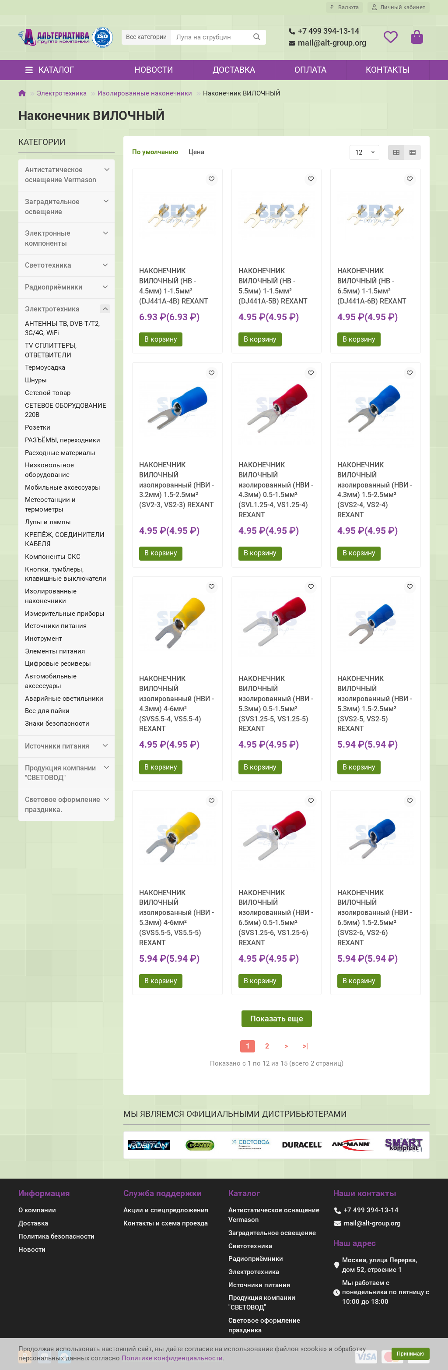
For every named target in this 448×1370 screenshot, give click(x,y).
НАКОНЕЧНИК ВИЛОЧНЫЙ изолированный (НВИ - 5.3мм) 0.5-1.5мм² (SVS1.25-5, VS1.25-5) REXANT (275, 703)
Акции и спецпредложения (165, 1210)
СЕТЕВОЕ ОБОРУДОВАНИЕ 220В (65, 410)
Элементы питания (55, 651)
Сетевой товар (47, 393)
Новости (153, 70)
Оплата (310, 70)
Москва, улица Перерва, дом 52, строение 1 (379, 1265)
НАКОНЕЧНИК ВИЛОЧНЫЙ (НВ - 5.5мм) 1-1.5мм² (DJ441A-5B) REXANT (273, 286)
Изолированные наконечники (145, 93)
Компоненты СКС (52, 557)
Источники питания (56, 626)
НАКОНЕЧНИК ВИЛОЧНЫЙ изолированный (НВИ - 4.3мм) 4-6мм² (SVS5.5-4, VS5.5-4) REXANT (176, 703)
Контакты (388, 70)
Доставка (234, 70)
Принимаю (410, 1354)
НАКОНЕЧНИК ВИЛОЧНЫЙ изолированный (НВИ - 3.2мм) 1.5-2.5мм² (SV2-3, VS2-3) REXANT (176, 485)
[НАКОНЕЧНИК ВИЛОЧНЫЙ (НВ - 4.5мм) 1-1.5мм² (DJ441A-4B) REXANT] (177, 216)
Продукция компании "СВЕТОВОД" (60, 773)
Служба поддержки (162, 1193)
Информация (44, 1193)
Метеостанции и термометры (50, 504)
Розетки (37, 427)
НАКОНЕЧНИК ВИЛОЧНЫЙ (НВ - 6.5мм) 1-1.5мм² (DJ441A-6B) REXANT (371, 286)
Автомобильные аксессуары (51, 681)
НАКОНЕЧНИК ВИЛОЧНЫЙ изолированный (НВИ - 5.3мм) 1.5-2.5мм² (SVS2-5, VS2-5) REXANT (374, 703)
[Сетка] (396, 152)
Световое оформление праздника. (62, 804)
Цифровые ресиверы (58, 663)
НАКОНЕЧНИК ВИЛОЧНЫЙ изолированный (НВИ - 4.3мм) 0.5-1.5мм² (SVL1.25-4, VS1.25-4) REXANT (275, 490)
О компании (37, 1210)
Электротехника (62, 93)
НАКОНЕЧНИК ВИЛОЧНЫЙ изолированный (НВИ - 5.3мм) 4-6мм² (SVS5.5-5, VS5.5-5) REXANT (176, 918)
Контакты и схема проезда (165, 1223)
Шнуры (36, 380)
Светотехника (48, 265)
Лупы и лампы (48, 522)
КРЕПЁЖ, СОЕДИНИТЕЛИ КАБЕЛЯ (65, 539)
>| (305, 1046)
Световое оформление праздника (264, 1325)
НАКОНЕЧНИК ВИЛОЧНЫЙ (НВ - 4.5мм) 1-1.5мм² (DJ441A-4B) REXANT (173, 286)
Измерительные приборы (65, 614)
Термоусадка (45, 367)
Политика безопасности (56, 1236)
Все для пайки (47, 711)
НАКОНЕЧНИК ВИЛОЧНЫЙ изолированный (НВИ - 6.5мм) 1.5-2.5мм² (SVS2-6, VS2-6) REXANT (374, 918)
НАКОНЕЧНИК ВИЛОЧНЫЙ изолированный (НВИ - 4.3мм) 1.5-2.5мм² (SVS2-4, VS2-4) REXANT (374, 490)
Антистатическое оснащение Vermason (60, 175)
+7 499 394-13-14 (328, 31)
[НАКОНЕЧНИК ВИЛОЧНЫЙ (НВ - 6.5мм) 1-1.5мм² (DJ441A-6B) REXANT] (375, 216)
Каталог (244, 1193)
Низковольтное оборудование (49, 470)
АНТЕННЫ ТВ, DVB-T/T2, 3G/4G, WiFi (62, 328)
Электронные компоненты (47, 238)
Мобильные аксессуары (62, 487)
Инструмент (43, 639)
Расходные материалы (60, 453)
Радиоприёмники (53, 287)
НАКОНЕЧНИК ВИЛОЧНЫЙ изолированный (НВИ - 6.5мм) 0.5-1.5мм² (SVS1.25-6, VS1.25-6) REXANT (275, 918)
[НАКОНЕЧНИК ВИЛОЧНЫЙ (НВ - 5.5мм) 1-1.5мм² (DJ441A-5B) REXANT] (276, 216)
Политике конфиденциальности (172, 1358)
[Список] (412, 152)
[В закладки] (212, 179)
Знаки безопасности (57, 723)
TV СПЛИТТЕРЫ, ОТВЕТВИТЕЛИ (51, 350)
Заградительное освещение (52, 207)
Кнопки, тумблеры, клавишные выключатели (65, 574)
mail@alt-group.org (332, 43)
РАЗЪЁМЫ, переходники (62, 440)
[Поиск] (257, 37)
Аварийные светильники (64, 699)
